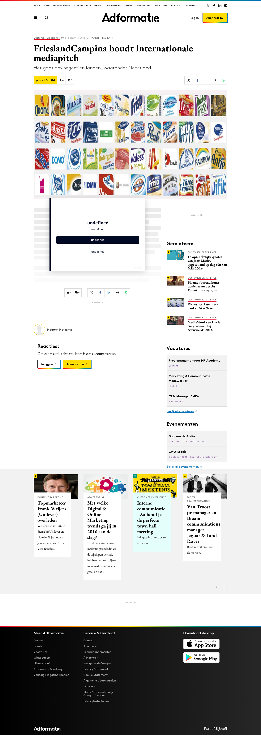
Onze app (89, 686)
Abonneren (90, 646)
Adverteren (113, 5)
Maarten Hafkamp (102, 37)
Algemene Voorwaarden (99, 680)
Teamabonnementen (97, 652)
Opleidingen (143, 5)
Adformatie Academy (48, 669)
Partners (191, 5)
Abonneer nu (215, 17)
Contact (88, 640)
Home (37, 5)
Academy (176, 5)
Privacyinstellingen (96, 701)
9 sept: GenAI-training (57, 5)
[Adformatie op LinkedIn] (219, 5)
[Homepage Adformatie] (130, 17)
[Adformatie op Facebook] (214, 5)
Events (128, 5)
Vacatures (160, 5)
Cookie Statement (95, 675)
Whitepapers (42, 657)
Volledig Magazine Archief (51, 675)
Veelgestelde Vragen (97, 663)
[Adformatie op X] (208, 5)
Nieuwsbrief (42, 663)
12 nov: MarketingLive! (88, 5)
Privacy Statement (95, 669)
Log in (194, 17)
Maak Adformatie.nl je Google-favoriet (98, 693)
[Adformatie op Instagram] (225, 5)
